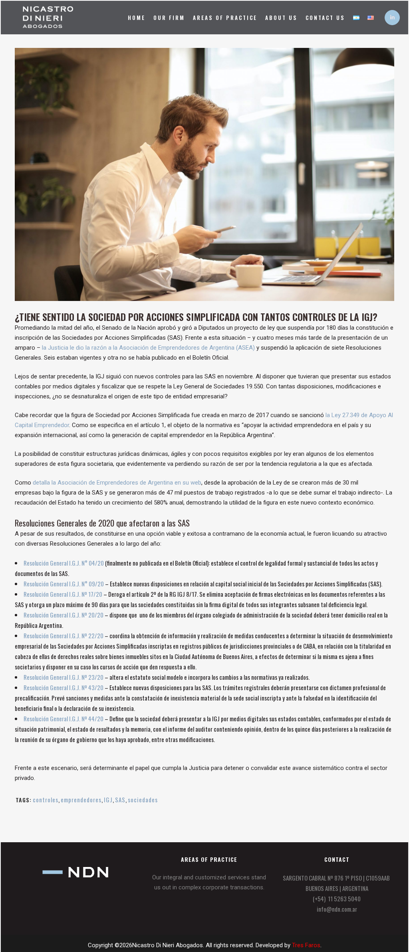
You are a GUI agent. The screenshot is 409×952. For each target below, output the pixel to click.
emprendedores (81, 799)
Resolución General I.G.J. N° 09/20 (64, 583)
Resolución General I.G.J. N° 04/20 (64, 562)
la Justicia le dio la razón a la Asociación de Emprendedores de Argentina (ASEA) (148, 347)
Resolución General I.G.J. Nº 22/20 (63, 635)
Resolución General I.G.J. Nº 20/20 (63, 614)
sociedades (143, 799)
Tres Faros (306, 945)
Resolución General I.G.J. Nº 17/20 (63, 594)
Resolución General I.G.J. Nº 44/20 (63, 718)
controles (45, 799)
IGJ (108, 799)
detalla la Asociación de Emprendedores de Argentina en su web (117, 482)
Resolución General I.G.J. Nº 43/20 (63, 687)
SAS (120, 799)
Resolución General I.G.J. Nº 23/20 (63, 677)
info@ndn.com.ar (337, 908)
